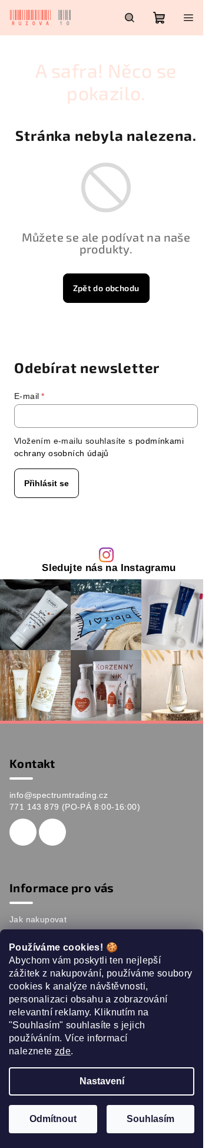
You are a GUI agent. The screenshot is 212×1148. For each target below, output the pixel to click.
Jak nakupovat (38, 919)
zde (63, 1051)
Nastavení (102, 1081)
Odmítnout (53, 1119)
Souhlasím (150, 1119)
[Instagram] (52, 832)
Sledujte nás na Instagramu (108, 568)
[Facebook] (23, 832)
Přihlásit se (46, 483)
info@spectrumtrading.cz (58, 795)
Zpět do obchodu (106, 288)
